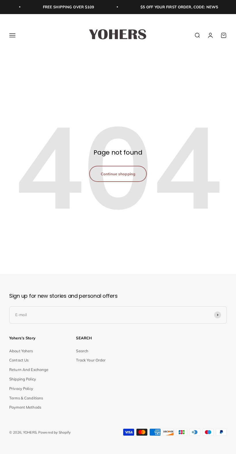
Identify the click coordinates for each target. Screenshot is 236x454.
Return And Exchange (28, 369)
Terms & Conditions (26, 398)
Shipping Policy (22, 379)
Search (82, 351)
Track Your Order (91, 360)
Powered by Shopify (54, 432)
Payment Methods (25, 407)
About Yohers (21, 351)
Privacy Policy (21, 388)
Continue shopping (118, 174)
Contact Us (18, 360)
